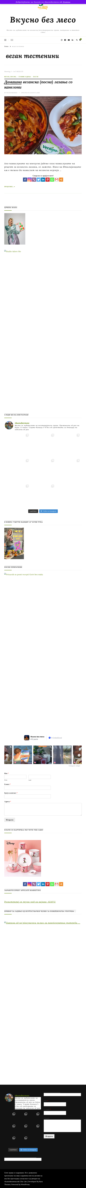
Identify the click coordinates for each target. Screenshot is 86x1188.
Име (6, 773)
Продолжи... (9, 186)
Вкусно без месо (43, 19)
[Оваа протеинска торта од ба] (68, 445)
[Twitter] (38, 180)
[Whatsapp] (52, 180)
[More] (61, 180)
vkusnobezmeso (11, 92)
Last (30, 780)
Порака (46, 1118)
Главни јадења (25, 76)
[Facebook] (25, 180)
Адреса (7, 801)
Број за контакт (11, 793)
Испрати (9, 820)
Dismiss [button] (66, 2)
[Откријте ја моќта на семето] (43, 470)
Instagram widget (74, 766)
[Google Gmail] (57, 180)
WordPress (25, 1184)
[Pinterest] (48, 180)
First (5, 780)
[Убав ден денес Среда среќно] (17, 470)
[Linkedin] (43, 180)
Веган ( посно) (10, 76)
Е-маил (47, 1109)
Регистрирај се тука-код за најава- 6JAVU (30, 901)
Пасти (35, 76)
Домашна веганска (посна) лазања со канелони (38, 84)
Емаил (7, 784)
